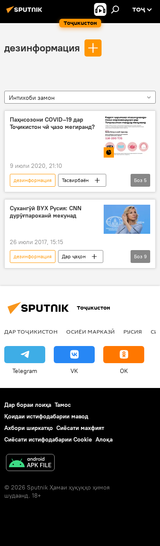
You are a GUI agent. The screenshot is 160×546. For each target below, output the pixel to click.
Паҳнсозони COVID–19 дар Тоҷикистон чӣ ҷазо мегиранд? (52, 123)
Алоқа (104, 439)
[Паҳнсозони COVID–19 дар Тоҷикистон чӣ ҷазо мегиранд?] (127, 137)
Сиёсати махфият (80, 428)
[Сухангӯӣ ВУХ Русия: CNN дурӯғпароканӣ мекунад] (127, 219)
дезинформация (42, 47)
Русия (132, 331)
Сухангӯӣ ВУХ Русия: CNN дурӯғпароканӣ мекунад (45, 212)
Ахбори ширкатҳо (28, 428)
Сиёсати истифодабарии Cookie (48, 439)
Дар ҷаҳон (74, 256)
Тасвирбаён (75, 180)
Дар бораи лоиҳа (27, 405)
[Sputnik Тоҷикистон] (25, 13)
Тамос (63, 405)
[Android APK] (30, 463)
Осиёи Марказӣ (90, 331)
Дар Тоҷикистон (31, 331)
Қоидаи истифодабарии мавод (46, 416)
